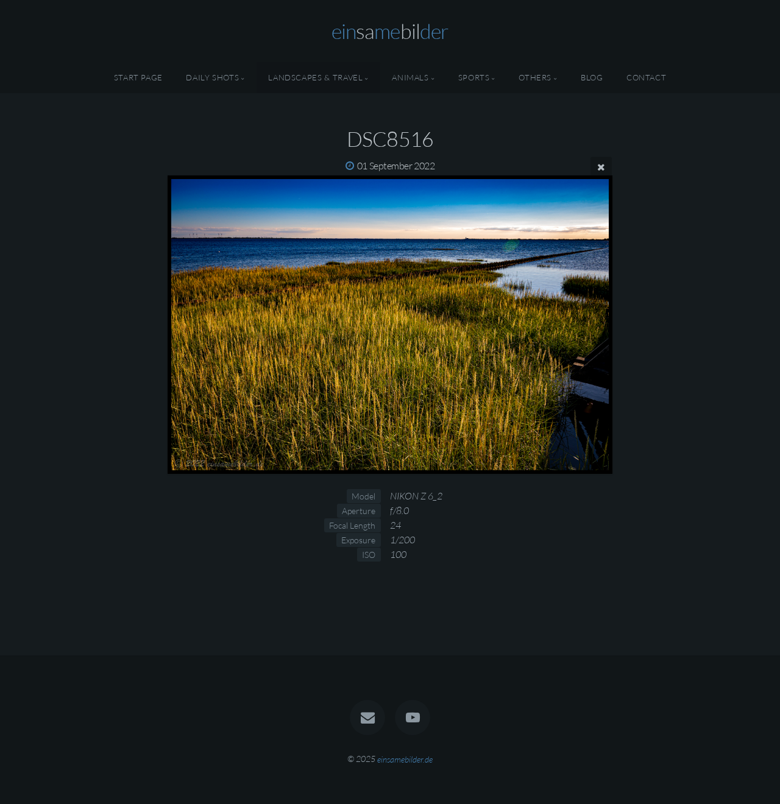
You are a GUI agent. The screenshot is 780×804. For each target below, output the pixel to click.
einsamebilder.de (405, 758)
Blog (592, 77)
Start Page (138, 77)
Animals (410, 77)
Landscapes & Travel (315, 77)
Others (535, 77)
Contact (646, 77)
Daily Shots (212, 77)
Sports (474, 77)
